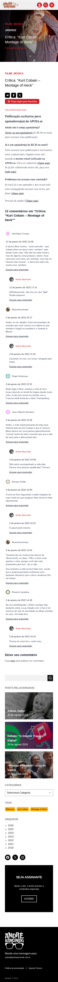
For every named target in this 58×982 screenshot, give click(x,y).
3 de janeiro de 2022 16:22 (22, 523)
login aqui (10, 171)
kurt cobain (23, 809)
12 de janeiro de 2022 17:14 (23, 287)
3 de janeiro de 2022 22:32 (19, 384)
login (13, 661)
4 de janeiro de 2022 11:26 (22, 354)
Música (19, 24)
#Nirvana (10, 809)
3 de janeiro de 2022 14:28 (19, 600)
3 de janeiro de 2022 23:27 (19, 317)
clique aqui (43, 162)
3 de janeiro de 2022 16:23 (22, 636)
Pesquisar (50, 678)
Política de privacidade (14, 968)
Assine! (29, 898)
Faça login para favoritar (24, 101)
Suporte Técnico (35, 968)
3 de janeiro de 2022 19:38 (22, 459)
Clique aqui (31, 200)
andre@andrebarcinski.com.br (17, 957)
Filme (8, 24)
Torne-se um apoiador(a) (19, 132)
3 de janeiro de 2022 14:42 (19, 550)
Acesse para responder (17, 269)
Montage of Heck (39, 809)
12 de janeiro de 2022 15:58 (19, 241)
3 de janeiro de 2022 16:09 (19, 490)
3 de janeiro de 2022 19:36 (19, 420)
